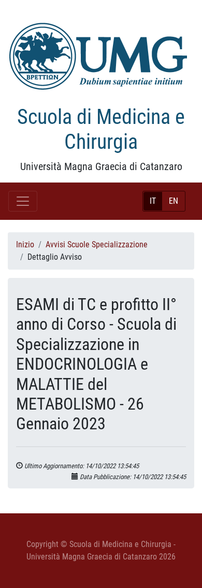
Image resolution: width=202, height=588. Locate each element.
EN (173, 201)
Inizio (25, 244)
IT (153, 201)
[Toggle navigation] (22, 201)
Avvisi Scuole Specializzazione (97, 244)
